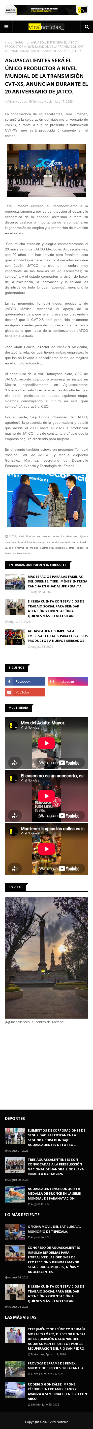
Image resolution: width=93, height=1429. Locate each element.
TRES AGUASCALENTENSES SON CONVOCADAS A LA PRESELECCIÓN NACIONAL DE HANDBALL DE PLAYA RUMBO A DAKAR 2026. (56, 1166)
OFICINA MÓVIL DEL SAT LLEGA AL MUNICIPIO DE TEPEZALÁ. (54, 1229)
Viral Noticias (17, 101)
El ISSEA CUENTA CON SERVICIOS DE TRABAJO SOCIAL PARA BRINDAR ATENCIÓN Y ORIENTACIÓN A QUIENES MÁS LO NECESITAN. (56, 608)
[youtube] (25, 692)
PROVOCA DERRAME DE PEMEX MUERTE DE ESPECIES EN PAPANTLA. (56, 1365)
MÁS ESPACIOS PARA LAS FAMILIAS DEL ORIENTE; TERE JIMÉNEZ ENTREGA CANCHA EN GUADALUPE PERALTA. (57, 581)
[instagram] (68, 681)
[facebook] (25, 681)
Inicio (8, 42)
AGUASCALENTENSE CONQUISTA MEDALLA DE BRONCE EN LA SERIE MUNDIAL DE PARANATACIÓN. (54, 1193)
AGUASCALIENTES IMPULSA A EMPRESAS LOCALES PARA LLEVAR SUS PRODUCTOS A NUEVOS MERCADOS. (58, 636)
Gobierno (22, 42)
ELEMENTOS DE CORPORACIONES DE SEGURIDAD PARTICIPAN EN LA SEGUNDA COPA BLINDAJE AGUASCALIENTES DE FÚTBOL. (56, 1137)
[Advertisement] (46, 1066)
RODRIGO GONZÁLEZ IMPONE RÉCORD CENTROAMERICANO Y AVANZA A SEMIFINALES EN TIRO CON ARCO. (57, 1391)
